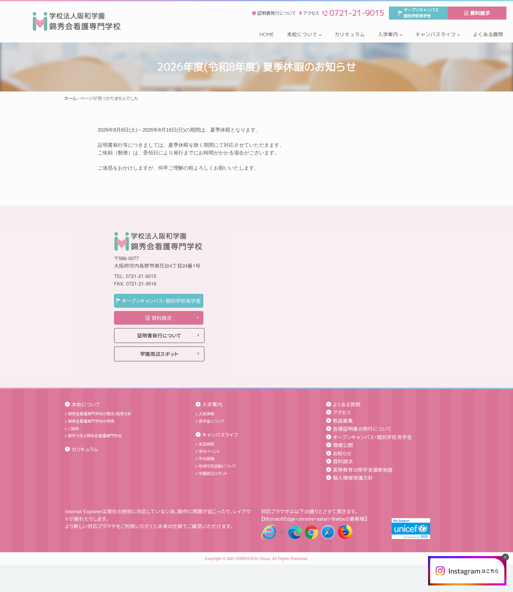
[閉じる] (505, 557)
